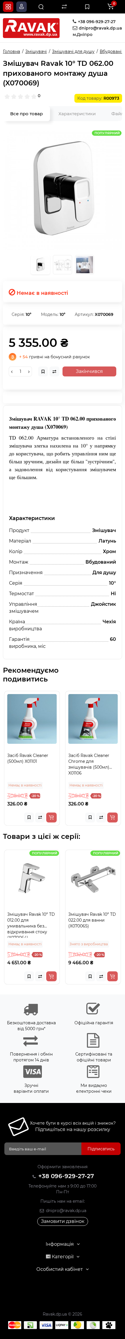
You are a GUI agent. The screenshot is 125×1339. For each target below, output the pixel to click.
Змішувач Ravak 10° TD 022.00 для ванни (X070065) (92, 920)
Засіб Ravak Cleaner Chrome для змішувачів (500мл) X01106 (88, 764)
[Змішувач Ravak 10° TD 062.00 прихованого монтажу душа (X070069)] (62, 190)
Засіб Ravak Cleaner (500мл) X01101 (27, 758)
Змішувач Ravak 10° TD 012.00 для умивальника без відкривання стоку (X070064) (31, 925)
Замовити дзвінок (62, 1221)
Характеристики (77, 113)
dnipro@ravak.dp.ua (65, 1210)
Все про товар (26, 113)
